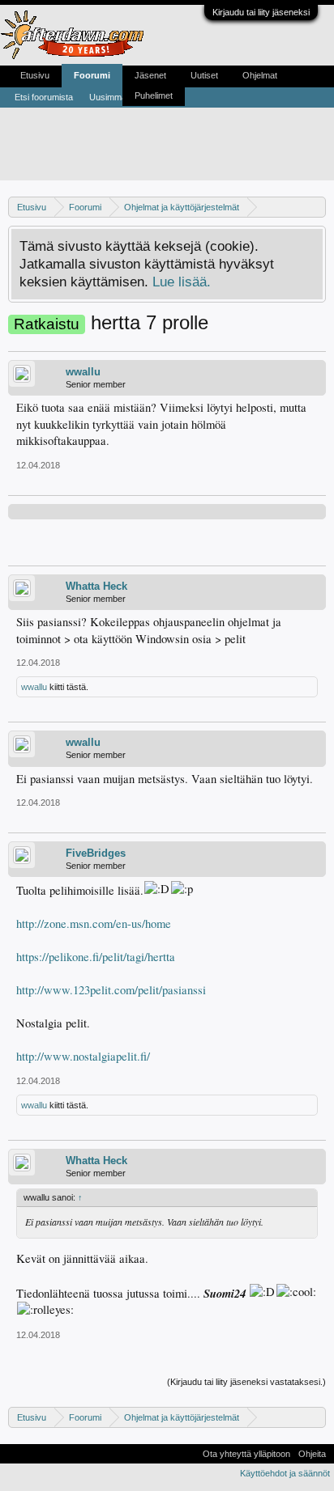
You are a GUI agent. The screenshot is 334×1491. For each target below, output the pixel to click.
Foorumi (92, 75)
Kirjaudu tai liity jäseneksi (261, 12)
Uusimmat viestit (121, 97)
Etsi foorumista (44, 97)
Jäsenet (150, 75)
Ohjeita (312, 1454)
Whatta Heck (96, 586)
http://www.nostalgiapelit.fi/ (83, 1056)
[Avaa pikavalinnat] (315, 206)
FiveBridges (96, 853)
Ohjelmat (259, 75)
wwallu (83, 372)
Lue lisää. (181, 281)
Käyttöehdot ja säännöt (285, 1473)
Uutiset (204, 75)
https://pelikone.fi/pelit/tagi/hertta (95, 956)
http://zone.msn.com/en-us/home (93, 923)
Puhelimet (154, 95)
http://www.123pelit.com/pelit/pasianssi (111, 990)
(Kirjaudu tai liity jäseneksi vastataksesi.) (246, 1382)
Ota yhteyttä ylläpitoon (246, 1454)
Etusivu (34, 75)
